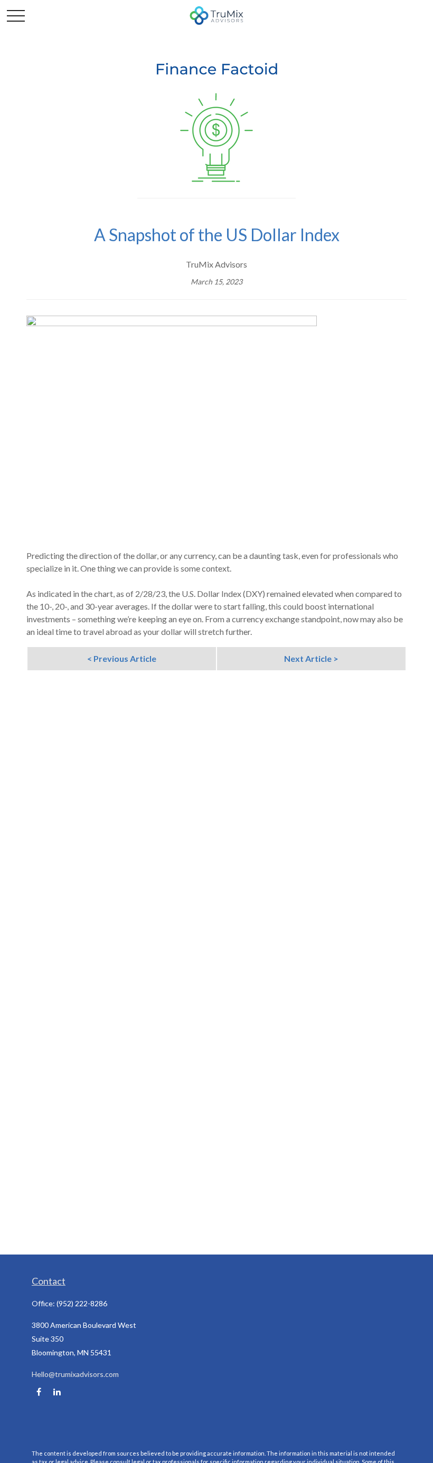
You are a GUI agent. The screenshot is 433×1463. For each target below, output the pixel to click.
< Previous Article (121, 658)
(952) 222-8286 (82, 1303)
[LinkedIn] (57, 1392)
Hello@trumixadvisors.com (75, 1374)
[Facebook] (39, 1392)
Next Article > (311, 658)
